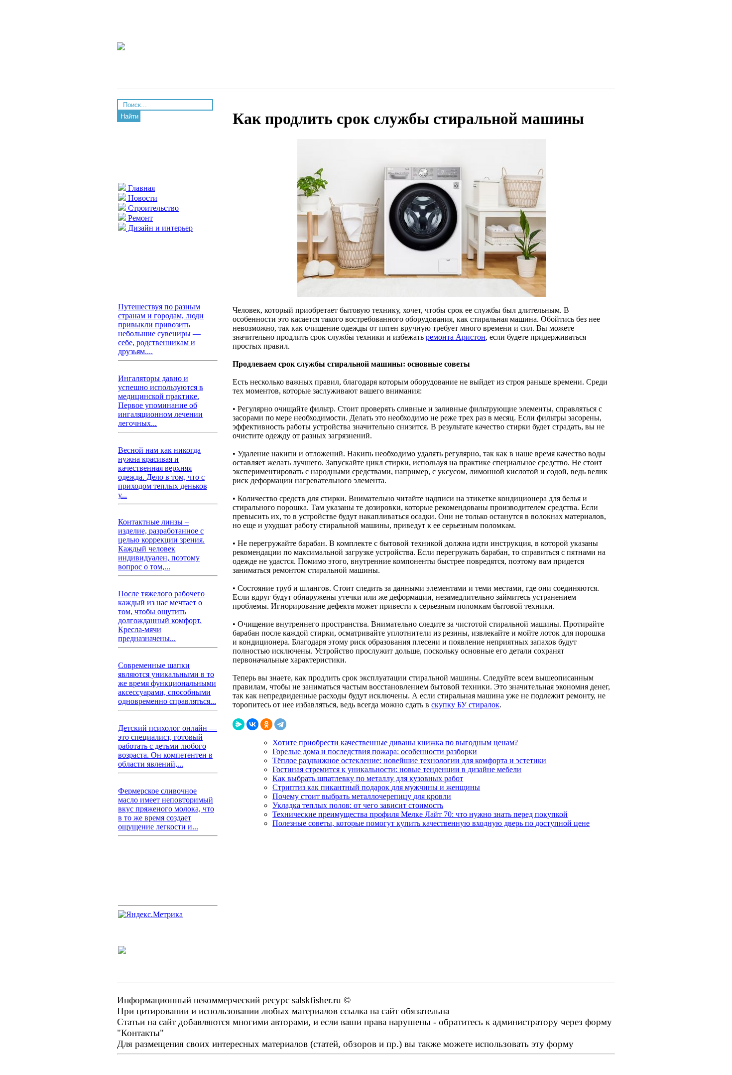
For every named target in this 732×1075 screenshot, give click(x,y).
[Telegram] (280, 724)
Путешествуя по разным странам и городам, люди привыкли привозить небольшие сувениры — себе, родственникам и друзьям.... (161, 329)
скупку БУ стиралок (465, 704)
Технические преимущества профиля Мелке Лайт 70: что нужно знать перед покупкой (420, 814)
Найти (129, 116)
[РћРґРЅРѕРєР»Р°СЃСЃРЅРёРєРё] (266, 724)
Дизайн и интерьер (159, 228)
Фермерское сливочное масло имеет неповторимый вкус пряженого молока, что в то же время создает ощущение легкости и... (166, 809)
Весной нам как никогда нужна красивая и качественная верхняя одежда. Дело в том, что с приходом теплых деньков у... (162, 472)
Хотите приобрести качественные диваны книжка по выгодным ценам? (395, 742)
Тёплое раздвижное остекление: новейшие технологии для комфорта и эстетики (409, 760)
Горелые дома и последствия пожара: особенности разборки (374, 751)
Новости (141, 198)
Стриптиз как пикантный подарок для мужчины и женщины (376, 787)
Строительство (152, 208)
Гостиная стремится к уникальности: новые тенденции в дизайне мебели (396, 769)
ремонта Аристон (456, 337)
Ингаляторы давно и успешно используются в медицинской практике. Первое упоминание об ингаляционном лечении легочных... (160, 400)
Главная (140, 188)
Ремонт (139, 218)
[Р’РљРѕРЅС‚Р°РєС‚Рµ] (252, 724)
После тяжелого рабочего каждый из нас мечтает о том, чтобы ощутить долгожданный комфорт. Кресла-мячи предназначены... (161, 616)
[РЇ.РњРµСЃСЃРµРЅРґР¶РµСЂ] (238, 724)
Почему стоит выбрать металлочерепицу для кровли (361, 796)
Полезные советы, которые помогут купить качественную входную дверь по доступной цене (431, 823)
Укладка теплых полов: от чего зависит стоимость (357, 805)
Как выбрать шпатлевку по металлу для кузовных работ (367, 778)
